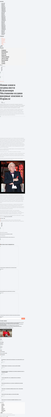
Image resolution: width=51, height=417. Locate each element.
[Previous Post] (13, 74)
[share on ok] (1, 70)
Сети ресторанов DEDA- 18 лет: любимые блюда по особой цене (9, 325)
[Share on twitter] (1, 222)
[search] (0, 46)
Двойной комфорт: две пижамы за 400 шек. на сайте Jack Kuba (9, 323)
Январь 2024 (3, 26)
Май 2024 (2, 23)
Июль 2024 (3, 21)
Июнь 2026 (3, 4)
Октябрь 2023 (3, 28)
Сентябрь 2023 (3, 29)
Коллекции (4, 60)
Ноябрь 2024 (3, 18)
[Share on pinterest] (1, 223)
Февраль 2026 (3, 7)
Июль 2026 (3, 3)
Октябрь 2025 (3, 10)
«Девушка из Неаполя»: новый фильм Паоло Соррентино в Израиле (8, 267)
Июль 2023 (3, 30)
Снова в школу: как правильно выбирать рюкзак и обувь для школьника (12, 388)
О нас (2, 406)
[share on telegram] (1, 69)
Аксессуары (3, 38)
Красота (2, 41)
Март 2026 (3, 6)
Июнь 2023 (3, 31)
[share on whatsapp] (1, 68)
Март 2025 (3, 15)
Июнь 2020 (3, 33)
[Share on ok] (1, 226)
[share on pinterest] (1, 67)
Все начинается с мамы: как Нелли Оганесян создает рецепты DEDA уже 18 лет (12, 322)
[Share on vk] (1, 225)
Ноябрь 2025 (3, 9)
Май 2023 (2, 32)
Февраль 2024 (3, 25)
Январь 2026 (3, 8)
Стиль (3, 63)
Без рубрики (3, 39)
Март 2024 (3, 24)
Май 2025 (2, 14)
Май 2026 (2, 5)
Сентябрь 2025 (3, 11)
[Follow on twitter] (0, 412)
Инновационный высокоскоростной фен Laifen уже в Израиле (7, 291)
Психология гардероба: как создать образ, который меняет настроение (11, 326)
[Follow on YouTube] (1, 412)
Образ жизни (3, 42)
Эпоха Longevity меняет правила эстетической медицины (10, 394)
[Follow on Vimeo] (2, 412)
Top (4, 218)
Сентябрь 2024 (3, 20)
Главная (3, 50)
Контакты (2, 405)
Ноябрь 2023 (3, 27)
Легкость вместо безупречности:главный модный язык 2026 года (11, 399)
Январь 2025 (3, 17)
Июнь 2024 (3, 22)
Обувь (2, 43)
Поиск (1, 317)
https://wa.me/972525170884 (8, 216)
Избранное (3, 40)
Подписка (2, 404)
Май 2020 (2, 34)
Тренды (2, 44)
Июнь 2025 (3, 13)
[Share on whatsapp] (1, 224)
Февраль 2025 (3, 16)
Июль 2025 (3, 12)
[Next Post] (13, 78)
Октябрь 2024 (3, 19)
